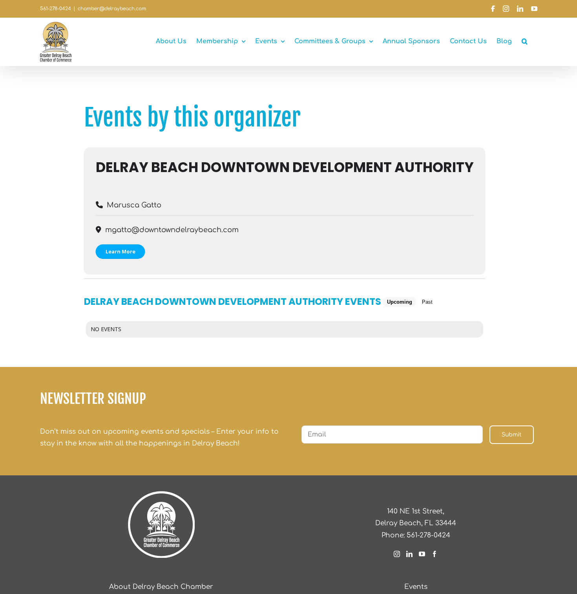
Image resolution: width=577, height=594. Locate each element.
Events (415, 586)
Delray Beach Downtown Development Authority (285, 167)
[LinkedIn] (409, 554)
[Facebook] (434, 554)
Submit (512, 435)
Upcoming (399, 302)
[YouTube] (422, 554)
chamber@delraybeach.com (112, 8)
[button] (525, 41)
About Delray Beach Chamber (161, 586)
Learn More (120, 251)
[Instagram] (397, 554)
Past (427, 302)
